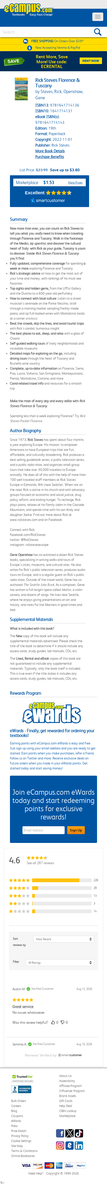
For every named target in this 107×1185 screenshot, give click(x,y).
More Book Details (50, 151)
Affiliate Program (70, 1086)
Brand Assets (67, 1096)
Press (14, 1126)
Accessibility (67, 1081)
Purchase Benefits (49, 156)
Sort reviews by (19, 942)
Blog (14, 1111)
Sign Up (76, 830)
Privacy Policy (20, 1136)
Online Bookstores (23, 1156)
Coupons (17, 1116)
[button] (53, 880)
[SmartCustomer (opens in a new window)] (47, 201)
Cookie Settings (21, 1141)
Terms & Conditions (24, 1151)
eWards (16, 1121)
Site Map (17, 1146)
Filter (16, 961)
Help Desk (65, 1106)
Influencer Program (72, 1091)
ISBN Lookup (67, 1111)
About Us (65, 1076)
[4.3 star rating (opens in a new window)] (59, 192)
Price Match (18, 1131)
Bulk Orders (18, 1101)
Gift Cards (65, 1101)
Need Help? (35, 1173)
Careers (16, 1106)
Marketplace (67, 1116)
